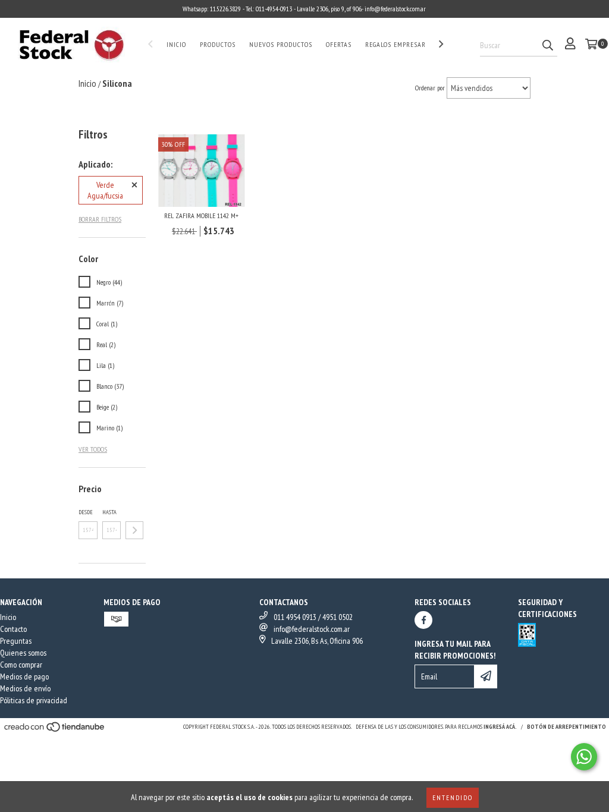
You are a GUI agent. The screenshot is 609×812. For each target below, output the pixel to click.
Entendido (452, 797)
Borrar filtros (100, 219)
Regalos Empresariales (404, 44)
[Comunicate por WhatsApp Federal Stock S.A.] (584, 756)
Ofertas (338, 44)
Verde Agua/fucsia (105, 190)
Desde (86, 512)
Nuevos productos (280, 44)
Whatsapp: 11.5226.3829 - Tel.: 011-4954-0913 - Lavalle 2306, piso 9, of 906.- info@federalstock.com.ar (304, 8)
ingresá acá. (500, 727)
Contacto (13, 629)
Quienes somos (23, 652)
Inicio (176, 44)
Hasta (109, 512)
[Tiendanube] (55, 730)
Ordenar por (430, 87)
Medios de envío (25, 688)
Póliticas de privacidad (33, 700)
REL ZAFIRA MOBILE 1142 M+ (201, 215)
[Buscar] (547, 45)
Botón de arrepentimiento (566, 727)
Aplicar (134, 530)
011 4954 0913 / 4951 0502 (313, 617)
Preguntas (16, 640)
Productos (218, 44)
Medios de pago (24, 676)
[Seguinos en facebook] (423, 620)
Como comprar (21, 664)
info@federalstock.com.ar (312, 629)
